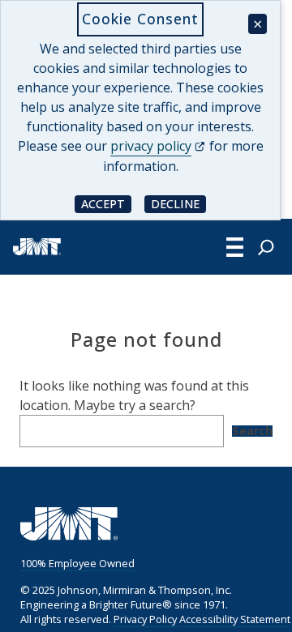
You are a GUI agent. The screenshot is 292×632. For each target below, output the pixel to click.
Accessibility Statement (234, 619)
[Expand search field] (266, 247)
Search (252, 431)
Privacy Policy (145, 619)
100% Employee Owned (77, 563)
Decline (178, 203)
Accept (106, 203)
